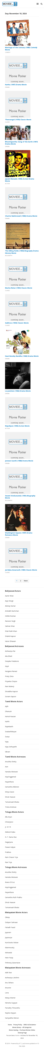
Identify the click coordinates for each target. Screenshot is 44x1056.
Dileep (7, 917)
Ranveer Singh (10, 621)
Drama (7, 87)
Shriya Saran (9, 792)
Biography (8, 255)
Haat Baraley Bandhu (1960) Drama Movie (22, 356)
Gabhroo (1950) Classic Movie (17, 323)
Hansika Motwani (11, 772)
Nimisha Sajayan (11, 1003)
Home (10, 1025)
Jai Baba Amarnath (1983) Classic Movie (21, 570)
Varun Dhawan (10, 641)
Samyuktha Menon (12, 1018)
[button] (38, 4)
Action (7, 183)
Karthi (7, 721)
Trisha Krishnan (10, 807)
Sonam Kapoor (10, 696)
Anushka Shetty (10, 762)
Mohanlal (8, 953)
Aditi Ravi (8, 972)
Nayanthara (9, 782)
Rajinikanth (9, 726)
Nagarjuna (9, 842)
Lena (7, 993)
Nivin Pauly (9, 958)
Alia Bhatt (8, 656)
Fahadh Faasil (10, 927)
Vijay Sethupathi (11, 747)
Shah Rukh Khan (11, 631)
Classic (7, 122)
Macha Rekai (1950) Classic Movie (18, 288)
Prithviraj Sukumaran (12, 963)
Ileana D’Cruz (10, 882)
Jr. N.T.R (8, 827)
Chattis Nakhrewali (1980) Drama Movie (21, 216)
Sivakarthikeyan (10, 731)
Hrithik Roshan (10, 616)
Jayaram (8, 932)
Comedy (7, 52)
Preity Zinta (9, 676)
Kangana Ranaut (11, 671)
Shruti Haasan (10, 797)
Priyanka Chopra (11, 681)
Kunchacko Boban (11, 942)
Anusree (8, 988)
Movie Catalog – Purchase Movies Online (22, 1030)
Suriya (7, 737)
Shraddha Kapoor (11, 691)
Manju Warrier (10, 998)
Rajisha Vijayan (10, 1013)
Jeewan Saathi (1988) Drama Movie (19, 461)
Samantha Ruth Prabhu (13, 897)
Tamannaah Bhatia (12, 802)
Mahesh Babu (10, 832)
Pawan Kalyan (10, 847)
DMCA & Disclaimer (30, 1025)
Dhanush (8, 711)
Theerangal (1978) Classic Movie (18, 119)
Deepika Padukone (12, 661)
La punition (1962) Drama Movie (18, 391)
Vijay (6, 742)
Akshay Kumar (10, 606)
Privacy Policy (17, 1025)
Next (26, 581)
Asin (6, 767)
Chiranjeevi (9, 822)
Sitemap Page (22, 1033)
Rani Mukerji (9, 686)
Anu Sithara (9, 983)
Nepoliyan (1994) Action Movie (17, 426)
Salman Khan (10, 626)
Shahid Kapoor (10, 636)
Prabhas (8, 852)
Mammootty (9, 947)
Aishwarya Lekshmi (12, 978)
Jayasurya (8, 937)
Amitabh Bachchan (12, 611)
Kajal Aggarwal (10, 777)
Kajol (7, 666)
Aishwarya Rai (10, 651)
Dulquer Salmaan (11, 922)
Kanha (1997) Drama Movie (16, 85)
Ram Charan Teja (11, 857)
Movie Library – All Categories (21, 1027)
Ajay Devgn (9, 601)
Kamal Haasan (10, 716)
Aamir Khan (9, 596)
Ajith (6, 706)
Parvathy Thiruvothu (12, 1008)
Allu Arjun (8, 817)
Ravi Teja (8, 862)
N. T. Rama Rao (11, 837)
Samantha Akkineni (12, 787)
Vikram (7, 752)
